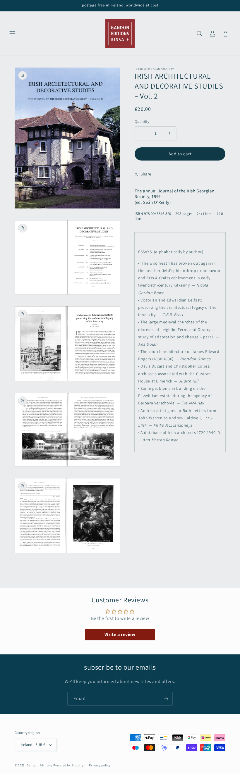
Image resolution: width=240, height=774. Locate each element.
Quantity (142, 121)
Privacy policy (100, 765)
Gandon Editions (40, 765)
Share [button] (145, 174)
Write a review (119, 634)
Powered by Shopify (68, 765)
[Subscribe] (166, 699)
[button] (12, 33)
